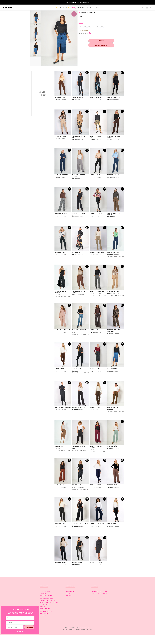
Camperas (43, 593)
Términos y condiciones (69, 629)
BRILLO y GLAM (44, 613)
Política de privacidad (82, 629)
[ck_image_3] (35, 49)
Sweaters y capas (46, 596)
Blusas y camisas (45, 609)
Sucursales (81, 7)
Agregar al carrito (101, 45)
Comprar (101, 40)
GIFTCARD (43, 616)
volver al (42, 93)
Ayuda (89, 7)
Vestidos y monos (46, 611)
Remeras (43, 606)
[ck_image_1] (35, 18)
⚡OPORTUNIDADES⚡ (63, 7)
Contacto (96, 7)
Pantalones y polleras (47, 600)
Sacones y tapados (46, 598)
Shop (73, 7)
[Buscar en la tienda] (143, 7)
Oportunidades (45, 591)
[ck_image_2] (35, 34)
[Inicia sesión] (147, 7)
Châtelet (8, 8)
